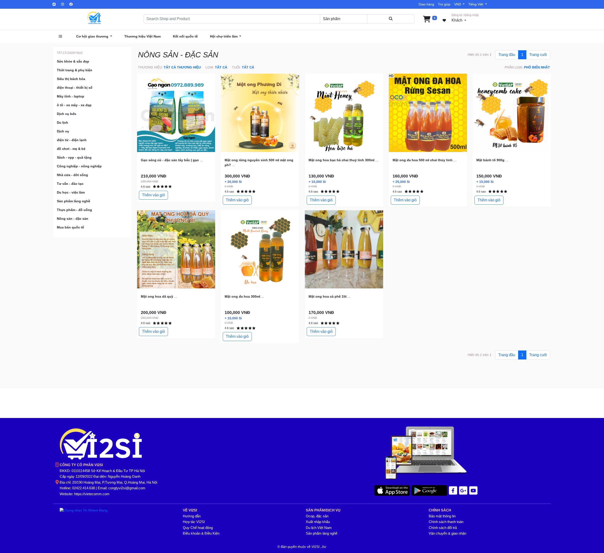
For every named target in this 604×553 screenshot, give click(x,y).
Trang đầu (506, 55)
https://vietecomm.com (91, 494)
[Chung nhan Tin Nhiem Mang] (83, 510)
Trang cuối (538, 55)
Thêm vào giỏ (153, 195)
